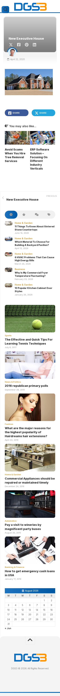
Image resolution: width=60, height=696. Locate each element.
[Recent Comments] (36, 215)
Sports (8, 335)
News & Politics (13, 382)
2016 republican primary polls (26, 385)
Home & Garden (23, 223)
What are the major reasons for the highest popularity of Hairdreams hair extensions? (28, 432)
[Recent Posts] (11, 215)
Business (20, 269)
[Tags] (49, 215)
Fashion (9, 424)
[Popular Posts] (23, 215)
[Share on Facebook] (19, 44)
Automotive (10, 521)
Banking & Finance (14, 567)
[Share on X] (12, 44)
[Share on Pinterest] (26, 44)
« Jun (8, 628)
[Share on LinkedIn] (34, 44)
